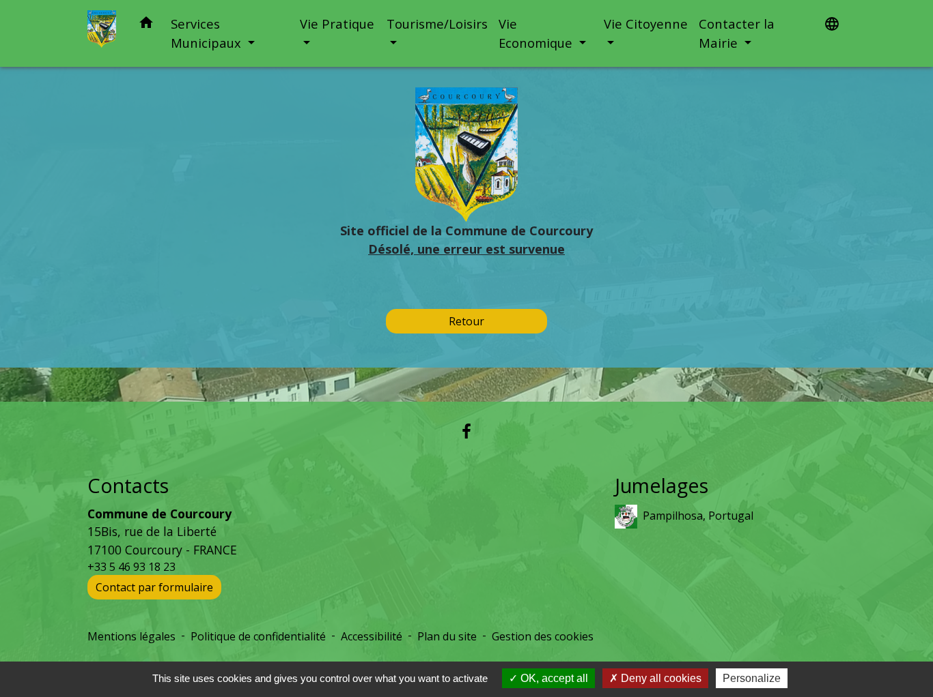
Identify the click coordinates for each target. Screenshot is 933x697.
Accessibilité (371, 636)
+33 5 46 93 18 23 (131, 566)
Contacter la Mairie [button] (737, 33)
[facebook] (466, 430)
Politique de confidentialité (258, 636)
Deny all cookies (659, 678)
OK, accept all (553, 678)
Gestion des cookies (543, 636)
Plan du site (447, 636)
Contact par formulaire (154, 587)
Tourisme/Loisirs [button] (437, 23)
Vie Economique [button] (537, 33)
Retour (466, 321)
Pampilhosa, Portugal (698, 515)
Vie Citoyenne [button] (646, 23)
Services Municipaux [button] (208, 33)
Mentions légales (131, 636)
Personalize (752, 678)
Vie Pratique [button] (337, 23)
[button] (146, 25)
